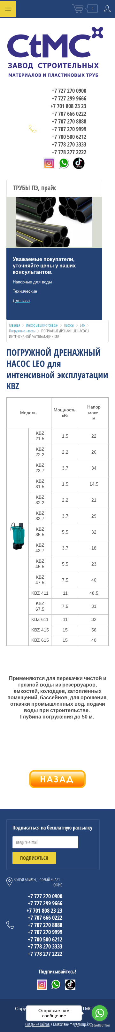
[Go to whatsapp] (100, 1013)
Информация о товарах (42, 325)
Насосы (69, 325)
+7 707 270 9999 (69, 129)
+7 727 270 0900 (69, 90)
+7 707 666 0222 (69, 113)
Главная (14, 325)
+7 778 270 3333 (69, 144)
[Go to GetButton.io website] (99, 1025)
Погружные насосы (22, 331)
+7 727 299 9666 (69, 98)
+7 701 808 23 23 (68, 106)
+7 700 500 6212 (69, 136)
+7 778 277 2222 (69, 152)
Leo (82, 325)
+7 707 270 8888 (69, 121)
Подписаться (34, 858)
